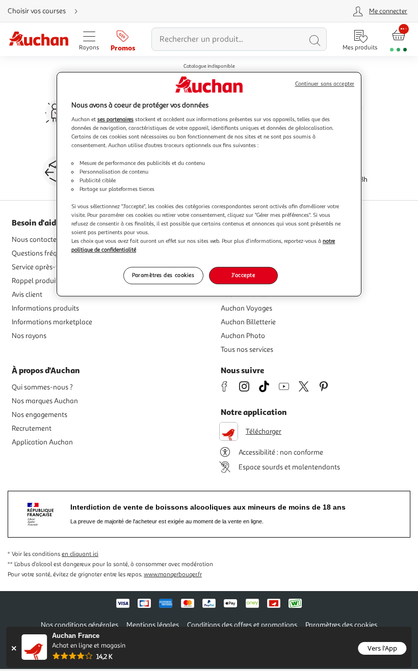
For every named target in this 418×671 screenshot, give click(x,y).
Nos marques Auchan (45, 401)
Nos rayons (29, 335)
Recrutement (31, 428)
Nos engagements (39, 414)
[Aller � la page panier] (398, 39)
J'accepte (243, 275)
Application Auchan (42, 442)
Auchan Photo (243, 335)
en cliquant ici (80, 554)
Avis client (27, 294)
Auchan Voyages (246, 308)
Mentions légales (152, 625)
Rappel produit (35, 280)
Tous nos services (247, 349)
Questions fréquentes (44, 253)
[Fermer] (13, 648)
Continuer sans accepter (324, 83)
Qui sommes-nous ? (42, 387)
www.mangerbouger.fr (173, 574)
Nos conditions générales (79, 625)
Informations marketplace (52, 322)
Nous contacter (35, 239)
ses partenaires (115, 119)
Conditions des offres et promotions (242, 625)
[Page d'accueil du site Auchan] (38, 39)
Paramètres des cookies (163, 275)
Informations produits (45, 308)
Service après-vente (42, 267)
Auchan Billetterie (248, 322)
